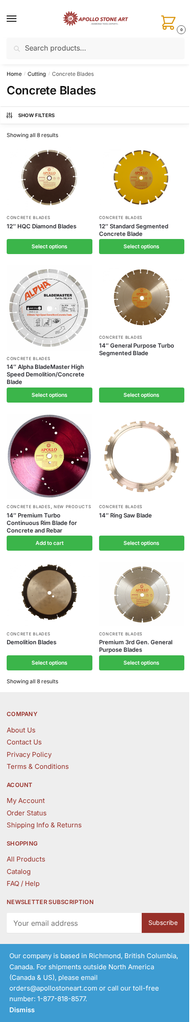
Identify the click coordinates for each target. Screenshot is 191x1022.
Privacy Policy (29, 754)
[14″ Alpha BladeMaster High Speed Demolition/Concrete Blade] (49, 308)
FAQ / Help (23, 883)
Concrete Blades (29, 217)
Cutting (37, 73)
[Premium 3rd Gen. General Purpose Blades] (142, 594)
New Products (72, 506)
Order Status (27, 813)
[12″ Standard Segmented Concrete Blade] (142, 178)
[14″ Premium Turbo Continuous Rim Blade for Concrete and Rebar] (49, 456)
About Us (21, 730)
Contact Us (24, 742)
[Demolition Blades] (49, 594)
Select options (50, 246)
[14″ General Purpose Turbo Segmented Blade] (142, 297)
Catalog (19, 871)
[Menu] (20, 19)
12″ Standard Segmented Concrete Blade (133, 230)
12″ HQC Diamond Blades (41, 226)
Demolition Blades (31, 642)
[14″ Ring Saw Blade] (142, 456)
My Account (26, 800)
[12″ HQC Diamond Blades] (49, 178)
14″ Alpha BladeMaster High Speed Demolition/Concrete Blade (45, 374)
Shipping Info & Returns (44, 825)
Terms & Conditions (38, 766)
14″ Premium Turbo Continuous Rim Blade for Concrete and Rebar (42, 523)
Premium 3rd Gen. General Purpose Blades (135, 645)
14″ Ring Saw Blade (125, 515)
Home (14, 73)
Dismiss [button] (22, 1010)
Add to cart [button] (50, 543)
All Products (26, 859)
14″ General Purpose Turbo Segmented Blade (136, 349)
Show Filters (36, 115)
